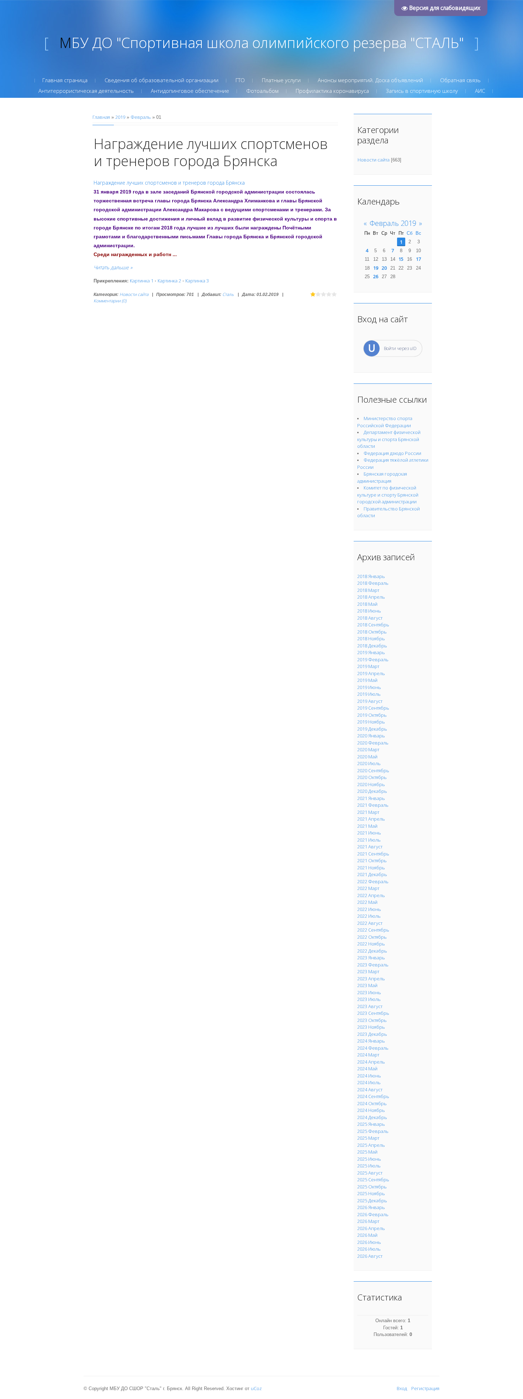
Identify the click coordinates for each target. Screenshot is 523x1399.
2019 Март (368, 666)
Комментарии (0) (110, 301)
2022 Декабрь (372, 951)
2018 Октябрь (372, 632)
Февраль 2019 (393, 223)
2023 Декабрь (372, 1034)
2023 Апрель (371, 978)
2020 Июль (369, 763)
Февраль (141, 117)
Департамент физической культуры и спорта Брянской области (389, 439)
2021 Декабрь (372, 874)
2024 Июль (369, 1082)
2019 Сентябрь (373, 708)
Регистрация (425, 1388)
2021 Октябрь (372, 860)
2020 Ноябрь (371, 784)
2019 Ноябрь (371, 722)
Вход (402, 1388)
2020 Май (367, 756)
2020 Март (368, 749)
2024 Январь (371, 1041)
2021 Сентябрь (373, 853)
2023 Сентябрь (373, 1013)
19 (375, 268)
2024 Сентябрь (373, 1096)
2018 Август (369, 618)
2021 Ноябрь (371, 867)
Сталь (228, 294)
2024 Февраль (373, 1048)
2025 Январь (371, 1124)
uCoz (256, 1388)
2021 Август (369, 846)
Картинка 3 (197, 280)
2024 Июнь (369, 1075)
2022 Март (368, 888)
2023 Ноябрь (371, 1027)
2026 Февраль (373, 1214)
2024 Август (369, 1089)
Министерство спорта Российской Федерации (384, 422)
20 (384, 268)
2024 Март (368, 1054)
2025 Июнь (369, 1159)
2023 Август (369, 1006)
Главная (101, 117)
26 (375, 276)
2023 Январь (371, 957)
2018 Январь (371, 576)
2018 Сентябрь (373, 624)
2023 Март (368, 971)
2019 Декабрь (372, 729)
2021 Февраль (373, 805)
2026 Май (367, 1235)
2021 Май (367, 826)
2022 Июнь (369, 909)
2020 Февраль (373, 743)
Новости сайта (134, 294)
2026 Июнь (369, 1242)
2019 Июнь (369, 687)
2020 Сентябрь (373, 770)
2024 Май (367, 1068)
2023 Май (367, 985)
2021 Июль (369, 840)
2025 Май (367, 1152)
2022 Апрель (371, 895)
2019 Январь (371, 652)
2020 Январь (371, 735)
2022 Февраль (373, 881)
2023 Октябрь (372, 1020)
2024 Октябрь (372, 1103)
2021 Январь (371, 798)
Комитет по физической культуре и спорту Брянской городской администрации (387, 494)
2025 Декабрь (372, 1200)
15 (400, 259)
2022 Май (367, 902)
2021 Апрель (371, 819)
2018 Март (368, 590)
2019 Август (369, 701)
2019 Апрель (371, 673)
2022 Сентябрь (373, 930)
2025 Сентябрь (373, 1179)
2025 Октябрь (372, 1186)
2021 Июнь (369, 833)
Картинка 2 (169, 280)
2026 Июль (369, 1249)
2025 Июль (369, 1165)
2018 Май (367, 604)
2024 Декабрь (372, 1117)
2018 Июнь (369, 611)
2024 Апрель (371, 1062)
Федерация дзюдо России (392, 453)
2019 (120, 117)
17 (418, 259)
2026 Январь (371, 1207)
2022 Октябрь (372, 937)
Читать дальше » (113, 267)
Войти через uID (400, 348)
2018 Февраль (373, 583)
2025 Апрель (371, 1145)
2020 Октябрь (372, 777)
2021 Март (368, 812)
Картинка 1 (141, 280)
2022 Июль (369, 916)
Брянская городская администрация (382, 477)
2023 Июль (369, 999)
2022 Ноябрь (371, 943)
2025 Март (368, 1138)
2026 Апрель (371, 1228)
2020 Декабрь (372, 791)
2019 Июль (369, 694)
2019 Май (367, 680)
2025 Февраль (373, 1131)
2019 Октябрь (372, 715)
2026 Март (368, 1221)
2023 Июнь (369, 992)
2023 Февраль (373, 964)
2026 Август (369, 1256)
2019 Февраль (373, 659)
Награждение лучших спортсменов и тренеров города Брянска (211, 152)
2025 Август (369, 1173)
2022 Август (369, 923)
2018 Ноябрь (371, 638)
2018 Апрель (371, 597)
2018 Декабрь (372, 645)
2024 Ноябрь (371, 1110)
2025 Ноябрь (371, 1193)
